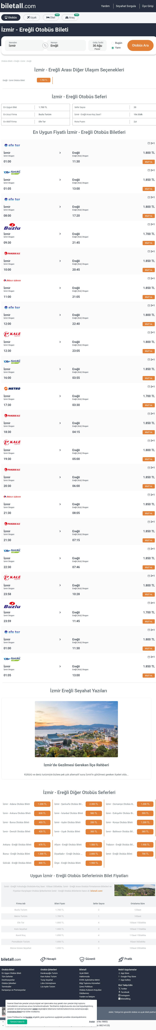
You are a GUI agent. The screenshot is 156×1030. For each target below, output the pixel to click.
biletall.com (96, 891)
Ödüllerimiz (84, 993)
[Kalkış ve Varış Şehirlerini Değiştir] (45, 45)
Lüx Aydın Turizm (48, 986)
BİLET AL (148, 162)
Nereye (54, 42)
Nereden (13, 42)
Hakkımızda (84, 976)
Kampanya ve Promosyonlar (14, 990)
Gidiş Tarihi (98, 42)
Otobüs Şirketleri (9, 983)
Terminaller (6, 986)
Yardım (105, 6)
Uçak (33, 17)
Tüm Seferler (7, 976)
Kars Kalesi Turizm (49, 976)
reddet (35, 1009)
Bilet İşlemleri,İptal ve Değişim (86, 1001)
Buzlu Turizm (45, 114)
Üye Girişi (147, 6)
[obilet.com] (18, 8)
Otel (54, 16)
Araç (73, 16)
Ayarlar (92, 1022)
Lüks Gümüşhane (48, 983)
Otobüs (12, 17)
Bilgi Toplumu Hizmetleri (89, 983)
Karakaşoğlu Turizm (49, 973)
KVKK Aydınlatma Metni (89, 980)
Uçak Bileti (84, 973)
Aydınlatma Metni (14, 1012)
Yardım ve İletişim (87, 997)
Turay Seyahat (47, 980)
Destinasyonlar (8, 980)
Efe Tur (42, 121)
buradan (29, 1017)
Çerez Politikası (86, 986)
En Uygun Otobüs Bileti (11, 973)
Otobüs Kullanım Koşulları (90, 990)
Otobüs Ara (140, 45)
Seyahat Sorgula (126, 6)
